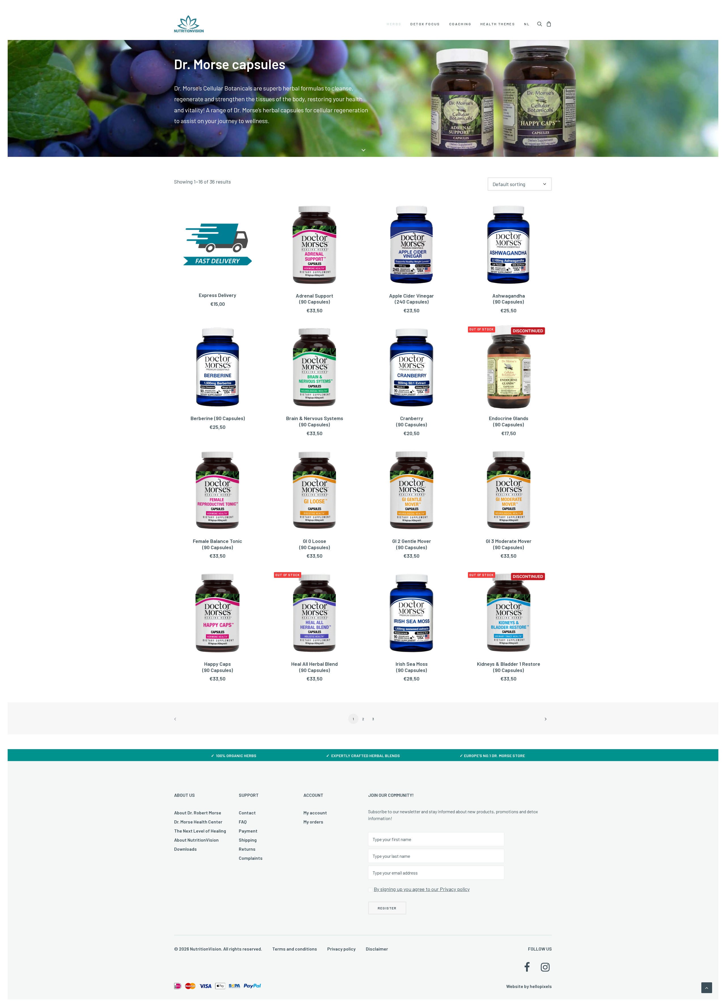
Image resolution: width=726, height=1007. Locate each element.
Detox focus (425, 24)
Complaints (251, 858)
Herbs (394, 24)
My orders (313, 821)
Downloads (185, 849)
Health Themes (497, 24)
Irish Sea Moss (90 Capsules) (412, 667)
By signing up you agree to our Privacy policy (422, 889)
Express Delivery (217, 295)
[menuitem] (394, 24)
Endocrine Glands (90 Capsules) (508, 421)
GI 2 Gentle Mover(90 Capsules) (411, 544)
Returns (247, 849)
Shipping (248, 839)
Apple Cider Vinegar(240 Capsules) (411, 298)
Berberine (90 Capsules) (218, 418)
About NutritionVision (196, 839)
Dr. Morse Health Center (198, 821)
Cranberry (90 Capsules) (411, 421)
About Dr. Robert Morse (197, 812)
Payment (248, 830)
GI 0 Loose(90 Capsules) (314, 544)
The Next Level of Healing (200, 830)
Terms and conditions (294, 948)
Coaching (460, 24)
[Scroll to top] (706, 987)
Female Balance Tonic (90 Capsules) (217, 544)
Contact (247, 812)
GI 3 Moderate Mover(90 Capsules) (508, 544)
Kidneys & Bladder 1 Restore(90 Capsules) (508, 667)
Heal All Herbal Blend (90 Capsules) (314, 667)
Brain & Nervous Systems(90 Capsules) (314, 421)
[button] (540, 24)
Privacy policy (341, 948)
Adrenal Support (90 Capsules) (314, 298)
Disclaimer (377, 948)
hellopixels (541, 986)
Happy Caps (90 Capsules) (217, 667)
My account (315, 812)
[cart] (548, 24)
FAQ (243, 821)
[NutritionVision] (189, 23)
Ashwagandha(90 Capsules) (508, 298)
